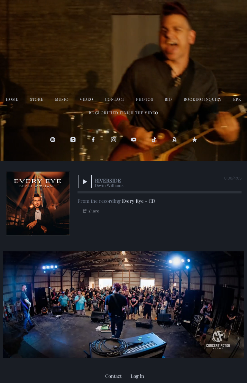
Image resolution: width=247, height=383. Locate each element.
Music (61, 99)
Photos (144, 99)
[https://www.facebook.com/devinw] (93, 139)
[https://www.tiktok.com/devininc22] (154, 139)
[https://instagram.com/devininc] (113, 139)
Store (36, 99)
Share (93, 210)
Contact (114, 99)
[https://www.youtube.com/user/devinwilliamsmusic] (133, 139)
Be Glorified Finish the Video (123, 112)
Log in (137, 376)
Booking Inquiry (203, 99)
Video (86, 99)
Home (12, 99)
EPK (237, 99)
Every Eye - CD (138, 201)
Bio (168, 99)
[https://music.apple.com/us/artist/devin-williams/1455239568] (73, 139)
